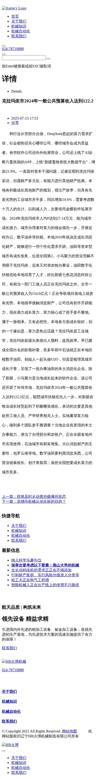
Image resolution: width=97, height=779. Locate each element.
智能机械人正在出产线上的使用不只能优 (45, 585)
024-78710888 (13, 49)
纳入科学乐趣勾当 (26, 560)
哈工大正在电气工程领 (30, 580)
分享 (15, 123)
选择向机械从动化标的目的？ (41, 501)
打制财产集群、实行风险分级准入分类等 (45, 575)
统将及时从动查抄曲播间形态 (41, 497)
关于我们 (9, 691)
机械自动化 (11, 711)
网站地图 (69, 731)
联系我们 (9, 648)
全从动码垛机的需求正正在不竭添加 (41, 570)
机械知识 (9, 701)
